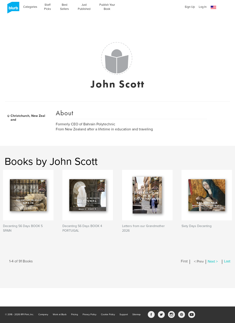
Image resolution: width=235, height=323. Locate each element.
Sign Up (190, 7)
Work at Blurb (60, 314)
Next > (213, 261)
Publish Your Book (107, 7)
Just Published (84, 7)
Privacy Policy (89, 314)
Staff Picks (47, 7)
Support (124, 314)
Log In (203, 7)
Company (43, 314)
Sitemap (136, 314)
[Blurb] (12, 9)
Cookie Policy (108, 314)
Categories (30, 7)
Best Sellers (64, 7)
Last (227, 261)
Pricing (74, 314)
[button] (213, 7)
